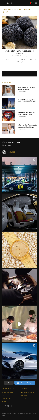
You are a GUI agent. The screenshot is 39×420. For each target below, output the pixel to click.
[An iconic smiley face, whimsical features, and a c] (19, 287)
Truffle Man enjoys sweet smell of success (20, 51)
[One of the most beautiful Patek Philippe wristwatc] (19, 250)
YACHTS (24, 395)
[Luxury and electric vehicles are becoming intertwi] (19, 361)
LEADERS (24, 389)
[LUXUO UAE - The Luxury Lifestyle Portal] (8, 2)
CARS (3, 395)
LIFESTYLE (5, 402)
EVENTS (24, 398)
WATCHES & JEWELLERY (29, 392)
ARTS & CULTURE (7, 392)
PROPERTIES (6, 398)
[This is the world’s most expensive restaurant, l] (19, 324)
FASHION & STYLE (8, 389)
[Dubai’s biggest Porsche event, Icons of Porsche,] (19, 175)
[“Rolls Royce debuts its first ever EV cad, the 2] (19, 212)
